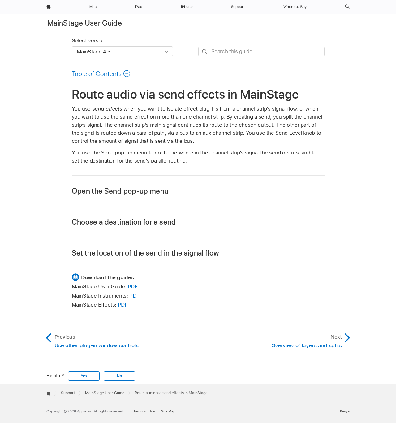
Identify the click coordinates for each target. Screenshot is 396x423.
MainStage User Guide (84, 23)
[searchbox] (261, 51)
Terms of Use (144, 411)
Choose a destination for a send (124, 222)
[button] (347, 7)
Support (68, 393)
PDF (133, 286)
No (119, 376)
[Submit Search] (205, 52)
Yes (84, 376)
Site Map (168, 411)
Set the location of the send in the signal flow (145, 252)
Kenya (345, 411)
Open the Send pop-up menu (120, 191)
